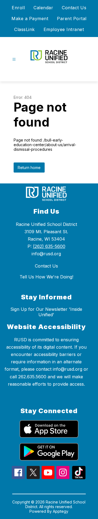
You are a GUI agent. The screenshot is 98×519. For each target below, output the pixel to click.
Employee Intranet (64, 29)
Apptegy (60, 511)
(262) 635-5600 (49, 246)
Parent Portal (72, 18)
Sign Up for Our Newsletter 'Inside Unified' (46, 311)
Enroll (18, 7)
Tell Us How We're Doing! (46, 277)
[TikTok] (78, 477)
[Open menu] (14, 59)
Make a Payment (29, 18)
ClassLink (24, 29)
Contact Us (74, 7)
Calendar (43, 7)
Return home (29, 167)
